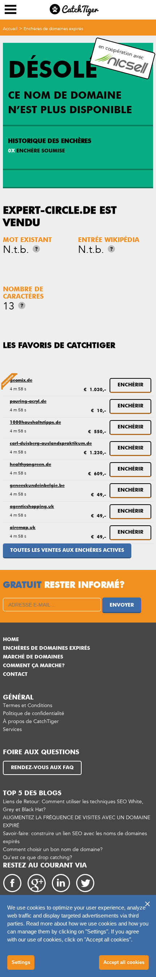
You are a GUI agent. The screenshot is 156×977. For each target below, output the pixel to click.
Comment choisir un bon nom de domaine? (53, 849)
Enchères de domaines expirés (53, 28)
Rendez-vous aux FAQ (42, 767)
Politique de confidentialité (33, 713)
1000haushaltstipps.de (35, 422)
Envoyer (122, 605)
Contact (15, 674)
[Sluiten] (147, 903)
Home (11, 639)
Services (12, 729)
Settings (21, 962)
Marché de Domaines (33, 657)
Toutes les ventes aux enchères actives (67, 550)
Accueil (10, 28)
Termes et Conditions (27, 705)
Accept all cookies (123, 962)
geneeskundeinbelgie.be (37, 486)
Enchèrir (130, 384)
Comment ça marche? (34, 665)
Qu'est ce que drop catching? (37, 857)
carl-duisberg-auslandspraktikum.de (51, 444)
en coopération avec (121, 52)
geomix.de (21, 380)
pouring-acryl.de (28, 401)
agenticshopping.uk (32, 507)
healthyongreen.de (30, 465)
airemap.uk (23, 528)
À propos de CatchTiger (31, 721)
